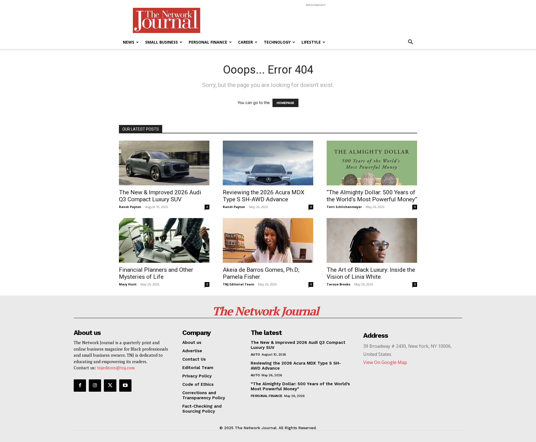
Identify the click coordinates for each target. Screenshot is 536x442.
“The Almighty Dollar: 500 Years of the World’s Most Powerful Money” (372, 196)
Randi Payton (130, 207)
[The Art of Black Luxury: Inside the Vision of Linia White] (372, 240)
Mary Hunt (128, 284)
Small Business (161, 42)
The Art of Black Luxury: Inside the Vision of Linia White (371, 273)
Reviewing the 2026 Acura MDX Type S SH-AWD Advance (263, 196)
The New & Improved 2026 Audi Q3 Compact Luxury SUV (160, 196)
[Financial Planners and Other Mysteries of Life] (164, 240)
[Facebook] (80, 385)
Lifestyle (311, 42)
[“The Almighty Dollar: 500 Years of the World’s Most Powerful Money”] (372, 163)
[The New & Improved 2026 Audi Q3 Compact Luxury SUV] (164, 163)
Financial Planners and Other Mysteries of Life (156, 273)
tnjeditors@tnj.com (116, 367)
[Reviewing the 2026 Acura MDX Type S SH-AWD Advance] (268, 163)
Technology (277, 42)
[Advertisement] (315, 20)
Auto (255, 354)
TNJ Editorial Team (238, 284)
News (128, 42)
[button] (410, 42)
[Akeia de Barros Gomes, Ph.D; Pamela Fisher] (268, 240)
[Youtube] (125, 385)
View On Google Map (385, 362)
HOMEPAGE (285, 103)
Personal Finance (208, 42)
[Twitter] (110, 385)
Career (245, 42)
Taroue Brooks (338, 284)
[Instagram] (95, 385)
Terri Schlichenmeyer (344, 207)
